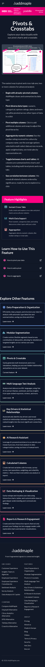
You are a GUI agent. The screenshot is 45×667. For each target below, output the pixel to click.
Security (27, 642)
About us (27, 624)
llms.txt (27, 649)
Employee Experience (10, 578)
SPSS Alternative (8, 619)
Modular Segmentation (33, 574)
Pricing (27, 621)
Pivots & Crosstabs (31, 578)
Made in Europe (30, 628)
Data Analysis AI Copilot (11, 594)
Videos (26, 635)
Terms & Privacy (30, 638)
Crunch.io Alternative (10, 626)
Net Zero (27, 645)
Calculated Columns (31, 597)
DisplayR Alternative (9, 610)
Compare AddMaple (9, 606)
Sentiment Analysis (9, 587)
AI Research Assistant (32, 593)
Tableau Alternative (9, 623)
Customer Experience (10, 568)
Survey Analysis (7, 591)
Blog (26, 631)
